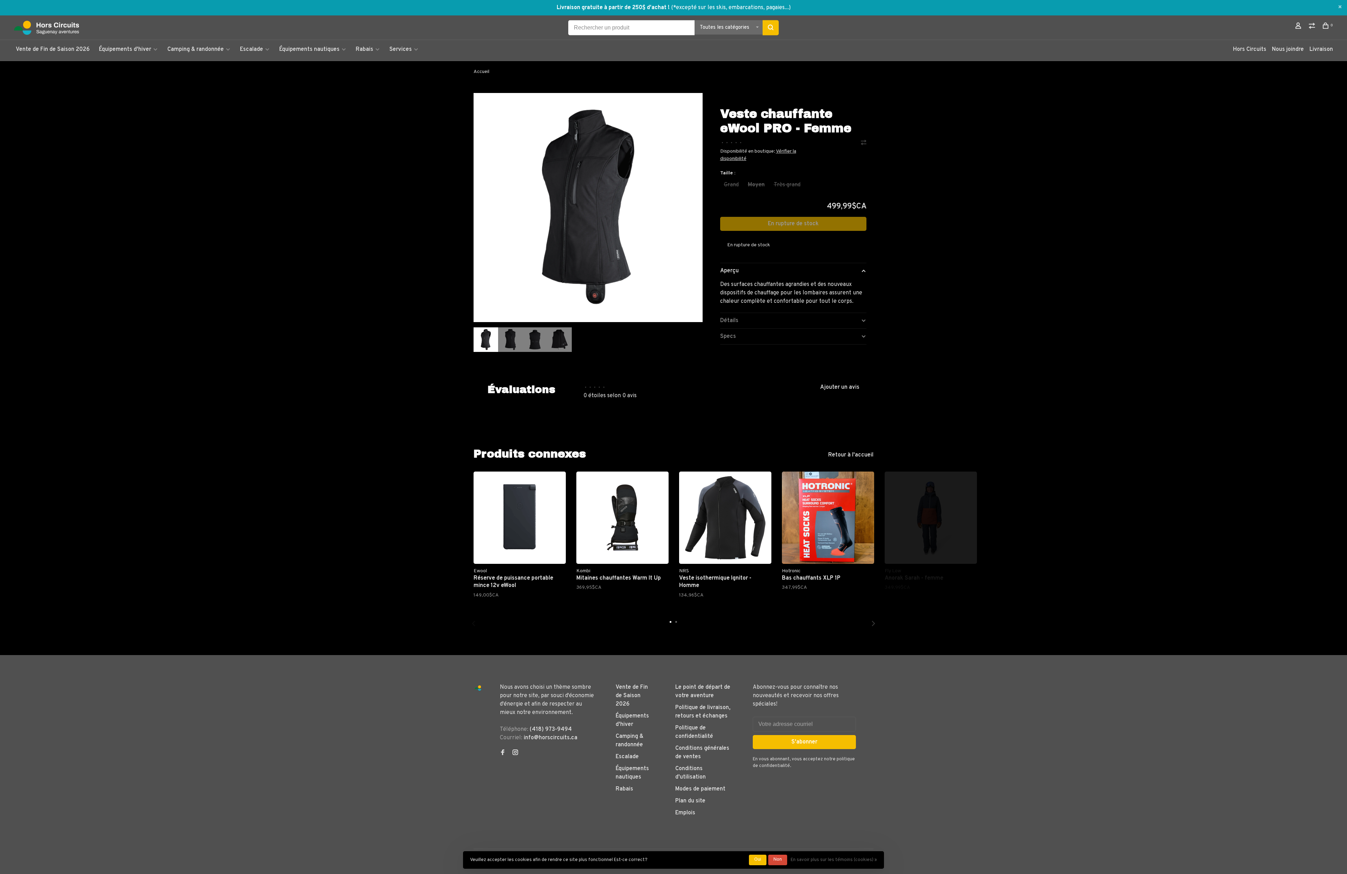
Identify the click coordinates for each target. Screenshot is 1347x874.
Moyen (756, 184)
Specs (728, 336)
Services (400, 49)
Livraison (1321, 49)
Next (873, 623)
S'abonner (804, 742)
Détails (729, 320)
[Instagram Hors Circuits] (515, 753)
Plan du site (690, 801)
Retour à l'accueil (850, 455)
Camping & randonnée (195, 49)
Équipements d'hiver (125, 49)
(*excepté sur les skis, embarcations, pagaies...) (731, 7)
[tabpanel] (588, 207)
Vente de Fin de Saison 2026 (53, 49)
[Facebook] (502, 753)
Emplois (685, 812)
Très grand (787, 184)
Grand (731, 184)
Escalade (251, 49)
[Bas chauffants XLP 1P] (828, 518)
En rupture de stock (793, 223)
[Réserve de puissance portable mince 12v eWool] (520, 518)
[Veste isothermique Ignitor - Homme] (725, 518)
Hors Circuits (1249, 49)
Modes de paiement (700, 789)
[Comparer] (1313, 27)
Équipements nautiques (309, 49)
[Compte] (1299, 27)
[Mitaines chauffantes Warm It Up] (622, 518)
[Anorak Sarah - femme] (931, 518)
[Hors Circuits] (478, 688)
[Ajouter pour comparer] (863, 143)
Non (777, 859)
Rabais (365, 49)
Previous (473, 623)
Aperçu (729, 270)
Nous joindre (1288, 49)
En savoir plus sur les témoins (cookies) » (834, 860)
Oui (757, 859)
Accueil (481, 72)
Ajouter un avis (839, 387)
